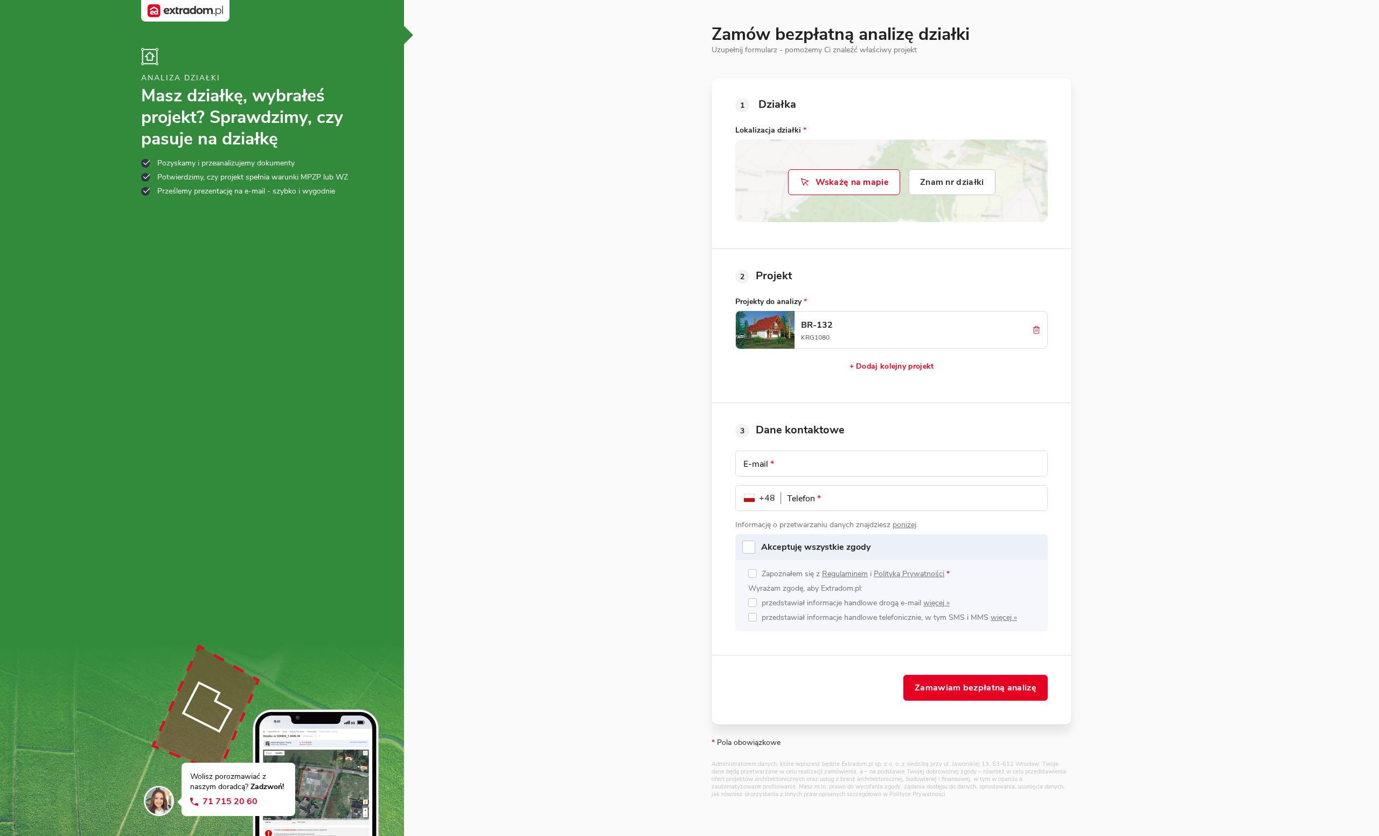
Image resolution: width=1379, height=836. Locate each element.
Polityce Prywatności (917, 794)
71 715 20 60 (230, 801)
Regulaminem (845, 574)
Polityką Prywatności (909, 574)
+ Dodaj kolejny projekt (891, 366)
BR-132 (817, 325)
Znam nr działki (952, 182)
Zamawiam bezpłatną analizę (975, 688)
